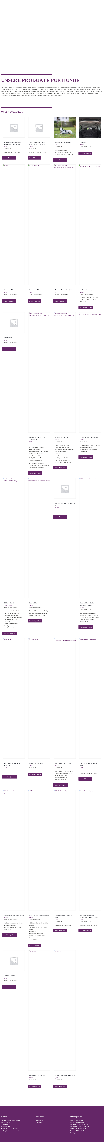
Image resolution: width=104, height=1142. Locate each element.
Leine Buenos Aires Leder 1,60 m (14, 915)
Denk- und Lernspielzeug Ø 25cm (65, 290)
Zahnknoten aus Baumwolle (37, 1075)
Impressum (39, 1122)
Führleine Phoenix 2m (61, 437)
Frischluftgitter (8, 337)
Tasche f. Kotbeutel (9, 975)
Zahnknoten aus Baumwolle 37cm (65, 1075)
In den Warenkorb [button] (9, 158)
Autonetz (82, 142)
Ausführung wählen (86, 307)
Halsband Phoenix (9, 603)
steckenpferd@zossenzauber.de (10, 1131)
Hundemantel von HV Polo (63, 763)
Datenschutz (39, 1120)
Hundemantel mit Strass (36, 763)
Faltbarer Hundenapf (86, 290)
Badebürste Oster (9, 290)
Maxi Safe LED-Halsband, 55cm (39, 915)
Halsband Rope (33, 603)
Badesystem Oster (34, 290)
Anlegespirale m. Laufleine (63, 142)
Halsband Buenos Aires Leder (89, 437)
